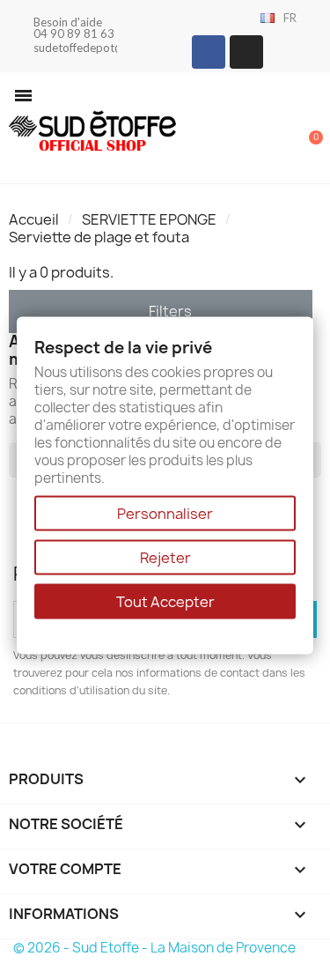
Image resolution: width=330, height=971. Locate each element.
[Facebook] (208, 52)
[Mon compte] (251, 129)
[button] (23, 95)
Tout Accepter (165, 601)
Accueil (34, 219)
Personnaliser (165, 513)
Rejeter (165, 557)
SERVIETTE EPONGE (149, 219)
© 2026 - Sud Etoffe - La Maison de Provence (154, 947)
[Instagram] (246, 52)
